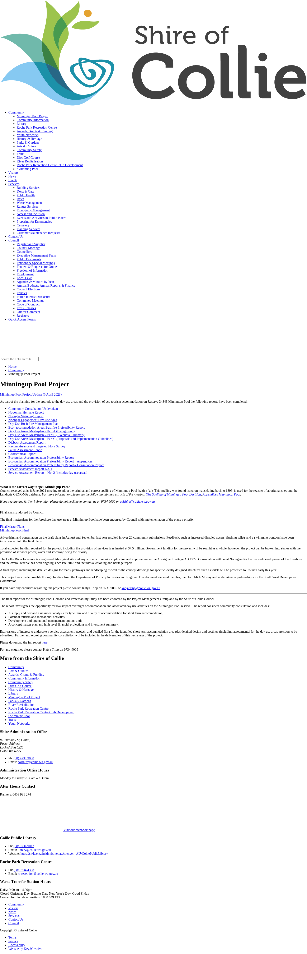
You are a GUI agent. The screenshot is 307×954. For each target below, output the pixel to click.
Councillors (24, 251)
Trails (20, 154)
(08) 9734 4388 (24, 870)
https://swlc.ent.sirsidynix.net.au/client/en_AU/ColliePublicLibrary (64, 853)
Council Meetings (28, 248)
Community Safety (29, 150)
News (12, 176)
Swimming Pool (27, 169)
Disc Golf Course (28, 157)
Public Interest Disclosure (33, 297)
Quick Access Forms (22, 319)
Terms (12, 937)
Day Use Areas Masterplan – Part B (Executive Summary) (46, 435)
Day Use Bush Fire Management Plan (33, 423)
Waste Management (30, 202)
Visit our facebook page (79, 830)
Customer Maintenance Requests (38, 233)
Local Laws (24, 278)
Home (12, 366)
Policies (22, 293)
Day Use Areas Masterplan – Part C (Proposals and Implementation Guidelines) (60, 439)
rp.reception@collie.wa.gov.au (38, 873)
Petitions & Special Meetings (36, 263)
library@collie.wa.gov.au (34, 850)
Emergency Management (33, 210)
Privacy (13, 941)
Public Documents (29, 259)
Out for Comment (28, 312)
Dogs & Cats (25, 191)
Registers (23, 315)
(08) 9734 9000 (24, 758)
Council (13, 240)
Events (12, 180)
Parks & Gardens (28, 142)
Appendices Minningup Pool (221, 494)
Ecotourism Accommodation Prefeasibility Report (41, 457)
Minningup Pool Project (32, 116)
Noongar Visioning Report (25, 416)
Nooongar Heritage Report (26, 412)
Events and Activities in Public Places (41, 218)
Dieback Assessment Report (26, 442)
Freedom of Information (32, 270)
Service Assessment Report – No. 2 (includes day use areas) (47, 472)
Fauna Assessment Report (25, 450)
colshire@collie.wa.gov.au (137, 501)
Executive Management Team (36, 255)
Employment (25, 274)
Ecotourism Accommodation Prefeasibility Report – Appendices (50, 461)
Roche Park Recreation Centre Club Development (50, 165)
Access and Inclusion (31, 214)
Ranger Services (27, 206)
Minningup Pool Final (14, 530)
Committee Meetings (30, 300)
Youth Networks (27, 135)
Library (22, 123)
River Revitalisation (30, 161)
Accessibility (16, 945)
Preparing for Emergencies (34, 221)
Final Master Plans (12, 526)
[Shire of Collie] (153, 105)
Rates (20, 199)
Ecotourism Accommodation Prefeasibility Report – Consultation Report (56, 465)
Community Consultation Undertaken (33, 408)
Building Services (28, 187)
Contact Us (15, 236)
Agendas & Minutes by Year (35, 282)
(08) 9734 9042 (24, 846)
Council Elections (28, 289)
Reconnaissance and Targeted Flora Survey (36, 446)
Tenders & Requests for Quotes (37, 266)
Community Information (33, 120)
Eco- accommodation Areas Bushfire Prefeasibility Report (46, 427)
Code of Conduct (28, 304)
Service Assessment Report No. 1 (30, 469)
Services (13, 184)
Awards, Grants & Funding (35, 131)
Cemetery (23, 225)
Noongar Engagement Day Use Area (32, 420)
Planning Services (28, 229)
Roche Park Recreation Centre (37, 127)
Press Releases (26, 308)
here (44, 642)
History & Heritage (29, 138)
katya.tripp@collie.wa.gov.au (141, 588)
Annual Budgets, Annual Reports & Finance (46, 285)
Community (16, 112)
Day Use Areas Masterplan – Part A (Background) (41, 431)
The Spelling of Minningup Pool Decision (173, 494)
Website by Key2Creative (25, 948)
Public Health (26, 195)
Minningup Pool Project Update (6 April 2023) (31, 394)
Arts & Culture (26, 146)
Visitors (13, 172)
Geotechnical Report (22, 454)
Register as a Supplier (31, 244)
